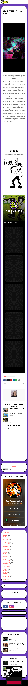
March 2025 (5, 556)
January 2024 (6, 576)
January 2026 (6, 542)
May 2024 (5, 570)
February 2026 (6, 541)
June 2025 (5, 552)
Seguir (14, 682)
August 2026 (6, 532)
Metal (8, 376)
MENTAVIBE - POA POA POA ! (17, 648)
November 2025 (6, 545)
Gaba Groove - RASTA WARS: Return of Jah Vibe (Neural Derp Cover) (16, 644)
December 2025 (6, 543)
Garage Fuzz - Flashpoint (15, 413)
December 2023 (6, 578)
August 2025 (6, 549)
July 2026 (5, 534)
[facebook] (5, 606)
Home (4, 8)
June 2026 (5, 535)
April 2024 (5, 572)
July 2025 (5, 551)
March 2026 (5, 539)
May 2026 (5, 536)
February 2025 (6, 558)
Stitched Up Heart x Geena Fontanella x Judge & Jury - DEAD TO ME (16, 662)
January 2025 (6, 559)
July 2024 (5, 568)
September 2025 (7, 548)
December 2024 (6, 561)
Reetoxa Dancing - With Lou (16, 408)
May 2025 (5, 553)
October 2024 (6, 563)
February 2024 (6, 575)
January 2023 (6, 579)
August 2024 (6, 566)
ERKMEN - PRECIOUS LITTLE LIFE (16, 419)
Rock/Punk (8, 8)
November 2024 (6, 562)
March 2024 (5, 573)
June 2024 (5, 569)
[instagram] (11, 606)
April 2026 (5, 538)
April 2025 (5, 555)
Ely (17, 398)
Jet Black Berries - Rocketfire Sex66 (17, 638)
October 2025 (6, 546)
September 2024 (7, 565)
